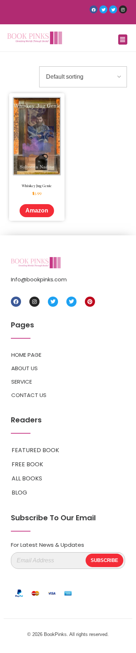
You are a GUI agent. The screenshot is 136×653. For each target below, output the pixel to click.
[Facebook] (94, 9)
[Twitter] (103, 9)
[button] (123, 39)
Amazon (36, 210)
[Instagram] (123, 9)
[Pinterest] (90, 302)
